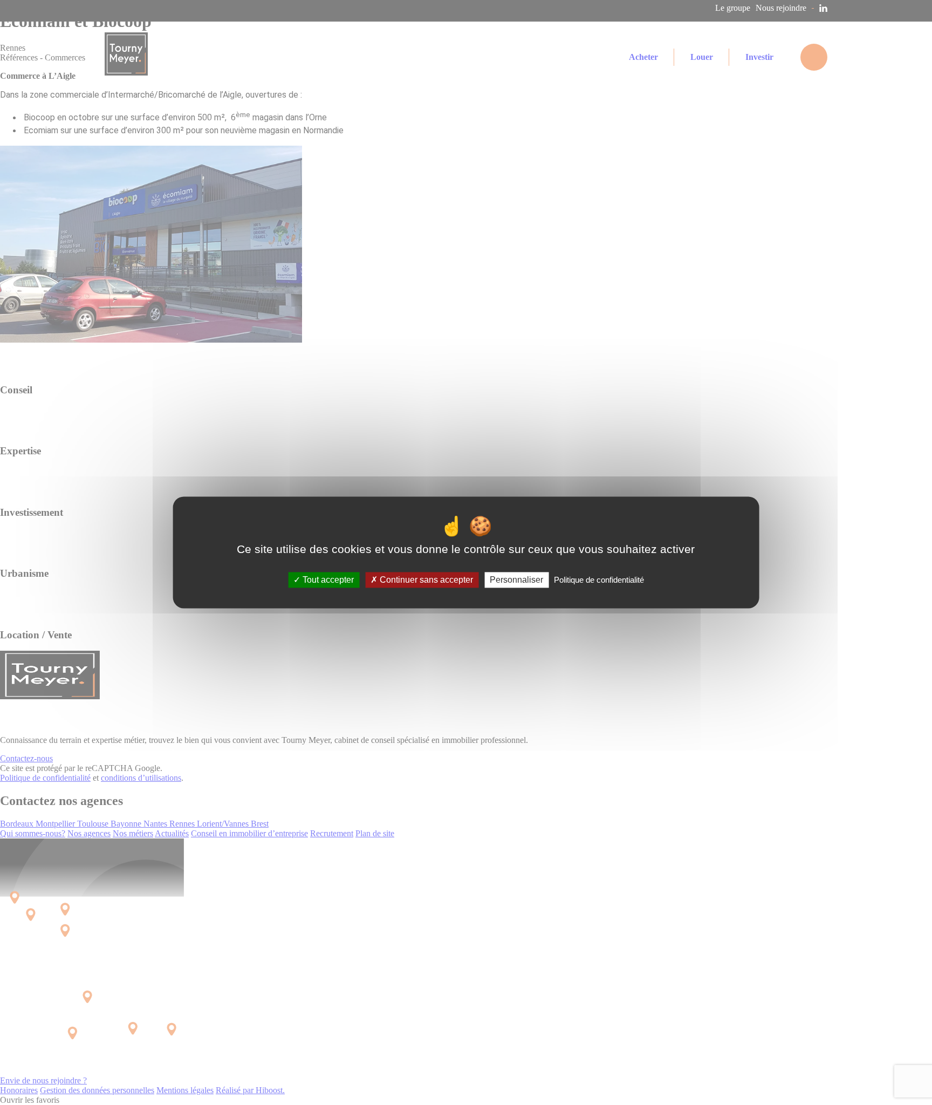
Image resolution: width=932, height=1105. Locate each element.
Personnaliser (516, 579)
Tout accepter (327, 579)
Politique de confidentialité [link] (599, 579)
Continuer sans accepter (425, 579)
